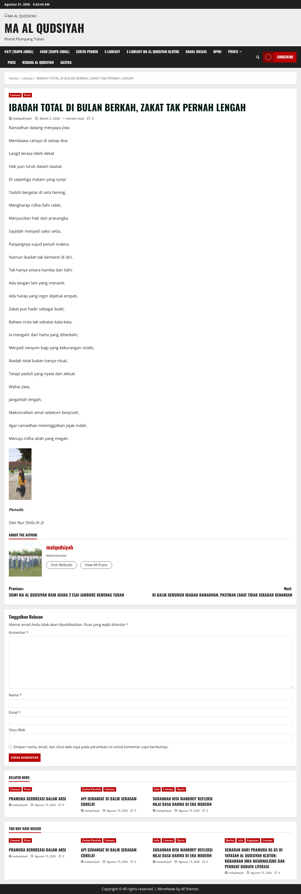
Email (15, 712)
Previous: (66, 592)
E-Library (112, 51)
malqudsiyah (22, 118)
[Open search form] (258, 57)
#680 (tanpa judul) (54, 51)
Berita (230, 840)
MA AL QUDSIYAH (44, 27)
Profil (233, 51)
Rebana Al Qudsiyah (38, 62)
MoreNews (166, 889)
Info (156, 789)
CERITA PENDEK (87, 51)
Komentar (18, 632)
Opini (181, 789)
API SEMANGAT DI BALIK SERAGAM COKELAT (109, 801)
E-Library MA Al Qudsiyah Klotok (153, 51)
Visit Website (61, 564)
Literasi (15, 95)
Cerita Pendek (91, 789)
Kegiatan (253, 840)
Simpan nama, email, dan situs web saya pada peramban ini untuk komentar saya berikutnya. (90, 746)
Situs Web (17, 729)
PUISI (12, 62)
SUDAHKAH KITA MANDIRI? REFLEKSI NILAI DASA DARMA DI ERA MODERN (182, 801)
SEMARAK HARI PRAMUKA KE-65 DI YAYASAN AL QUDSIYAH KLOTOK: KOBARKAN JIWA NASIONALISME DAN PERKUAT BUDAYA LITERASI (254, 858)
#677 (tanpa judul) (18, 51)
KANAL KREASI (196, 51)
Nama (15, 695)
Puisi (27, 95)
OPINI (217, 51)
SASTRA (66, 62)
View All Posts (96, 564)
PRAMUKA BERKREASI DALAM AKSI (37, 798)
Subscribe (285, 56)
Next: (222, 592)
